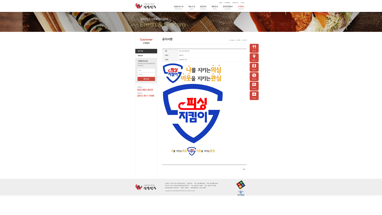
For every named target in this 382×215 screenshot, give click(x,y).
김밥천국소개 (178, 8)
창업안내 (203, 8)
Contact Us (235, 2)
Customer (227, 2)
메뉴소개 (191, 8)
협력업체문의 (228, 8)
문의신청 (146, 79)
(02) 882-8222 (145, 89)
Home (220, 2)
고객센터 (241, 8)
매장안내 (214, 8)
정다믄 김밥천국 (145, 6)
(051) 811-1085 (145, 95)
